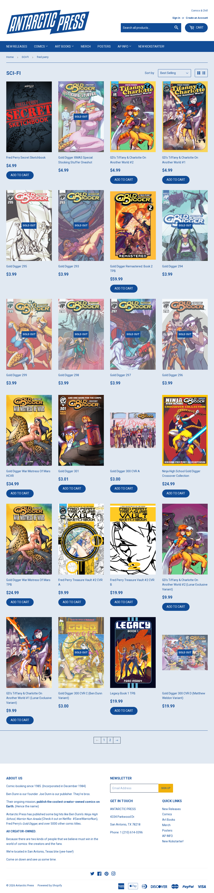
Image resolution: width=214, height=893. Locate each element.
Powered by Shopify (50, 885)
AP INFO (123, 46)
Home (10, 57)
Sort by (149, 73)
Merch (86, 46)
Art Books (63, 46)
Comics (40, 46)
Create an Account (197, 17)
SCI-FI (25, 57)
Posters (104, 46)
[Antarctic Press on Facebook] (99, 874)
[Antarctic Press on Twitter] (92, 874)
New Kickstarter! (151, 46)
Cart (199, 27)
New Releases (16, 46)
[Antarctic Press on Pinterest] (106, 874)
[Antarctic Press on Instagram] (113, 874)
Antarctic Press (25, 885)
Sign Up (165, 788)
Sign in (176, 17)
